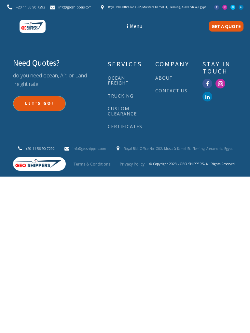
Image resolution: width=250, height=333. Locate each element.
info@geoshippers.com (74, 7)
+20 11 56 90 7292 (30, 7)
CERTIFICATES (125, 126)
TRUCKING (120, 95)
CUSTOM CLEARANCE (122, 111)
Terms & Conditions (92, 164)
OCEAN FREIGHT (118, 80)
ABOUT (164, 77)
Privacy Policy (132, 164)
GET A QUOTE (226, 26)
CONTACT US (171, 90)
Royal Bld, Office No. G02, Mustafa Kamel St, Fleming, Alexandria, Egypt (178, 148)
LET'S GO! (39, 103)
